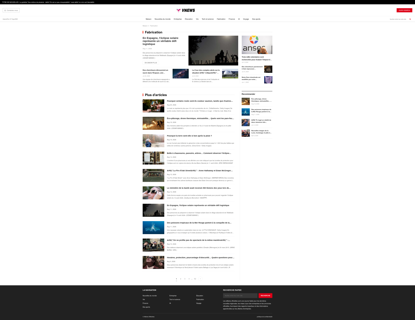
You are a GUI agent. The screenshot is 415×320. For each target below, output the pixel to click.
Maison (148, 19)
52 (195, 278)
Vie (197, 19)
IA (239, 19)
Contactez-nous (12, 10)
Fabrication (221, 19)
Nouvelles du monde (163, 19)
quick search (404, 10)
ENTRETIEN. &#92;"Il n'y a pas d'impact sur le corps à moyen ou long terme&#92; (47, 4)
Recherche (265, 296)
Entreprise (178, 19)
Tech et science (208, 19)
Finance (232, 19)
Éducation (189, 19)
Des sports (256, 19)
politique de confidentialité (264, 317)
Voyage (246, 19)
